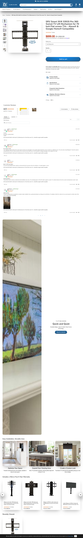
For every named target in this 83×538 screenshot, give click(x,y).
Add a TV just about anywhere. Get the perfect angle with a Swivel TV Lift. (41, 471)
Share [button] (6, 140)
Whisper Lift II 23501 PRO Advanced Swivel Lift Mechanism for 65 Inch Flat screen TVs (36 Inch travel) (31, 503)
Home (4, 15)
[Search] (71, 5)
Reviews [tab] (5, 116)
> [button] (44, 215)
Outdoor (35, 9)
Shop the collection (61, 332)
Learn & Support (58, 9)
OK (75, 536)
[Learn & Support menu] (62, 9)
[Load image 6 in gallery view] (5, 42)
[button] (77, 140)
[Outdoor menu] (38, 9)
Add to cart (63, 59)
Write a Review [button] (75, 109)
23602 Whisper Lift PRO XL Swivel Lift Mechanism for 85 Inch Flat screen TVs (70, 504)
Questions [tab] (13, 116)
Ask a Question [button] (65, 109)
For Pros (50, 9)
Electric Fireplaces (6, 9)
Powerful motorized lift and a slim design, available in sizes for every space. (15, 471)
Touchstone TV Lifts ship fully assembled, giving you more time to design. (67, 471)
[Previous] (2, 494)
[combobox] (63, 44)
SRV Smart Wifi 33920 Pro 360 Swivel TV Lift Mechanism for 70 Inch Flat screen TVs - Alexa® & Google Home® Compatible (25, 137)
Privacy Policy (70, 536)
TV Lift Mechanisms (27, 9)
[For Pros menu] (52, 9)
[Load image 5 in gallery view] (5, 38)
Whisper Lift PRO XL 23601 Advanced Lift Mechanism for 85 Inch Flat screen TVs (50, 503)
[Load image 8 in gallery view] (5, 50)
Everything (8, 15)
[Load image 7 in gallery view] (5, 45)
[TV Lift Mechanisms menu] (31, 9)
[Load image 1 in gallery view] (5, 21)
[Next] (80, 494)
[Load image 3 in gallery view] (5, 30)
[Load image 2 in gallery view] (5, 25)
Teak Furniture (43, 9)
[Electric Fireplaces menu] (11, 9)
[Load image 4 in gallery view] (5, 34)
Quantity (47, 48)
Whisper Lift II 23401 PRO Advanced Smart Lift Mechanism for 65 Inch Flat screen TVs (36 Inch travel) (11, 503)
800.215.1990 (13, 4)
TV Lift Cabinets (16, 9)
